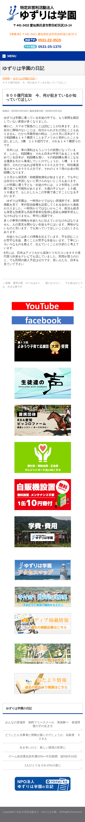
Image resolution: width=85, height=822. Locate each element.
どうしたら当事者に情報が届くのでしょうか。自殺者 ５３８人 (42, 736)
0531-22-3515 (49, 40)
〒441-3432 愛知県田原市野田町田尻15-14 (42, 25)
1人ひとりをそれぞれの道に (43, 765)
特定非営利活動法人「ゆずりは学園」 (38, 811)
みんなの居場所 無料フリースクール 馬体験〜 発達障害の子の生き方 (42, 724)
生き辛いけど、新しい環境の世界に (43, 747)
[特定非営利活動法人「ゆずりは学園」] (42, 17)
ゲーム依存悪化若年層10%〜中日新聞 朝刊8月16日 (42, 756)
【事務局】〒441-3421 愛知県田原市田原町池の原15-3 (42, 34)
